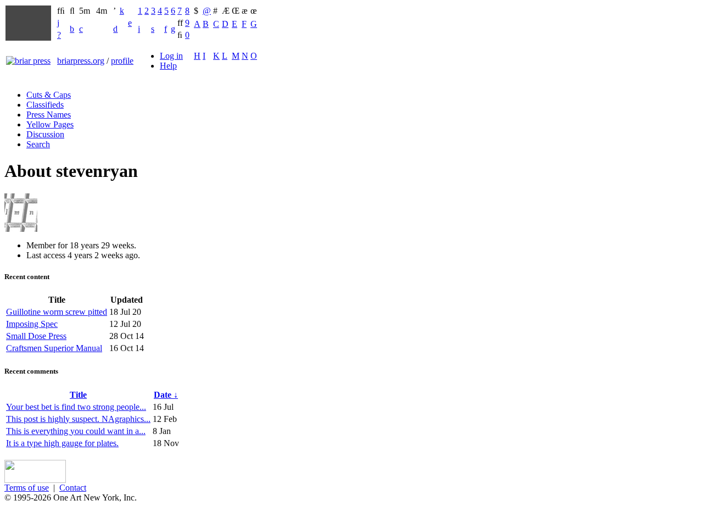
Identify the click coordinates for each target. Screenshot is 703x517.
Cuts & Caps (48, 94)
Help (168, 65)
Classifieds (45, 104)
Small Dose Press (36, 336)
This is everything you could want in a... (76, 431)
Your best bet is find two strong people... (76, 407)
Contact (72, 487)
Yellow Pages (50, 124)
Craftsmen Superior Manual (54, 348)
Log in (171, 55)
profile (122, 60)
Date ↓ (166, 394)
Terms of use (26, 487)
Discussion (45, 134)
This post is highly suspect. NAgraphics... (78, 419)
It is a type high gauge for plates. (62, 443)
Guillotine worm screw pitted (56, 311)
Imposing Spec (32, 324)
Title (78, 394)
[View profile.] (20, 229)
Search (38, 144)
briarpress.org (80, 60)
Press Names (48, 114)
